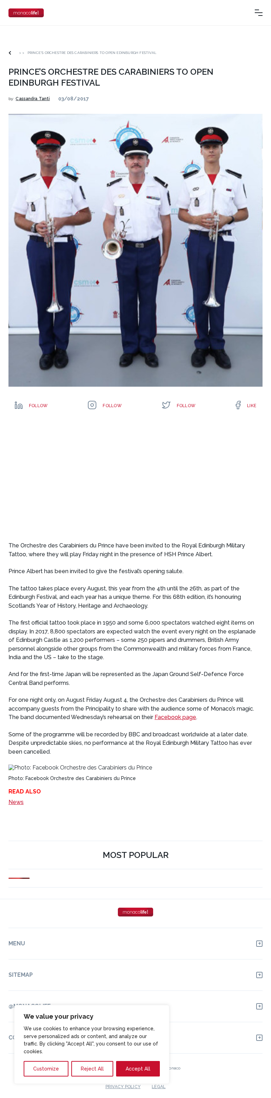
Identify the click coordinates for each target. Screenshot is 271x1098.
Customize (46, 1069)
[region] (91, 1044)
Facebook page (175, 717)
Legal (158, 1086)
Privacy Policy (123, 1086)
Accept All (138, 1069)
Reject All (92, 1069)
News (16, 802)
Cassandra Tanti (33, 98)
